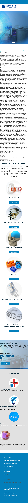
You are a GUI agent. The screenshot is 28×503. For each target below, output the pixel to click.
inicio (1, 161)
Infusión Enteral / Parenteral (10, 481)
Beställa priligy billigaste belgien (7, 160)
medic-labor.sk (3, 156)
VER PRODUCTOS (14, 202)
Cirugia (5, 476)
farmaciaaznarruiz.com (5, 152)
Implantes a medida (8, 479)
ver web (2, 155)
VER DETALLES (5, 363)
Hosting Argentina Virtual (14, 488)
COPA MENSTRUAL (5, 442)
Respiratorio (6, 474)
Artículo (2, 151)
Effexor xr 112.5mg (4, 154)
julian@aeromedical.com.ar (13, 465)
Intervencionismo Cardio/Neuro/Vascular (12, 482)
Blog (23, 97)
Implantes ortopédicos (8, 477)
